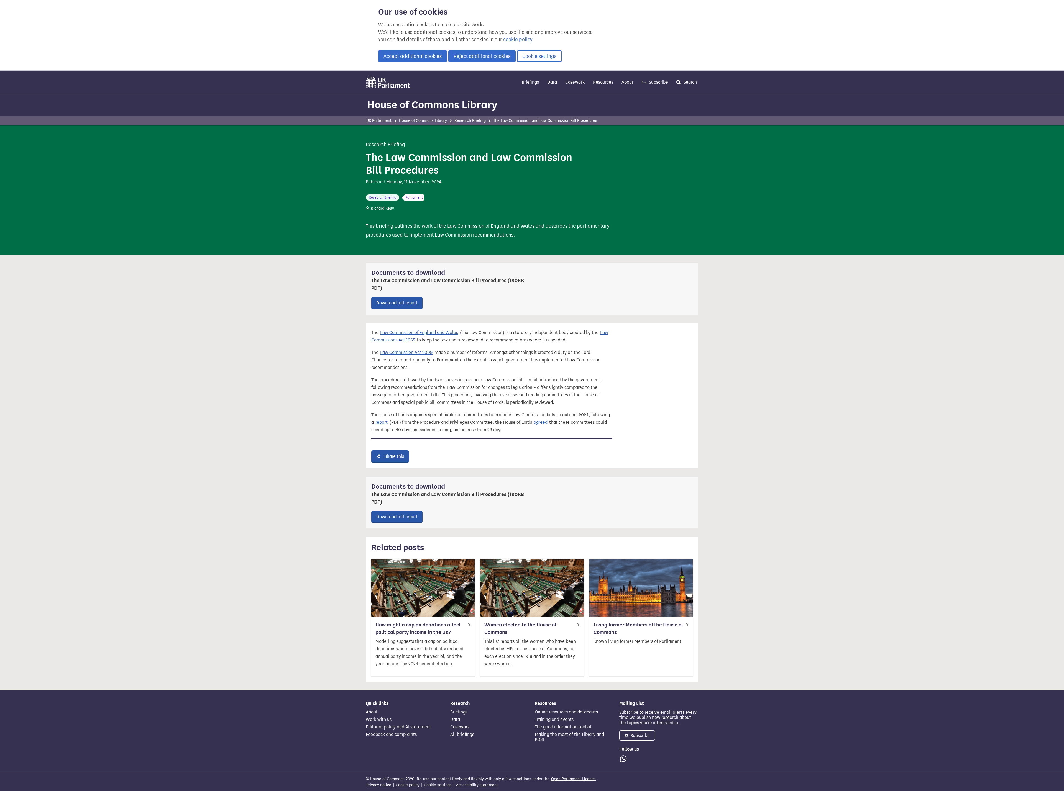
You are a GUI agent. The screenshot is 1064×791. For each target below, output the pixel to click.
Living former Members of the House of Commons (638, 628)
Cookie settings (539, 56)
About (627, 82)
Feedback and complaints (391, 734)
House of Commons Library (432, 104)
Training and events (554, 719)
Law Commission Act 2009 (406, 352)
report (381, 422)
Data (552, 82)
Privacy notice (378, 785)
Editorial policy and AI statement (398, 727)
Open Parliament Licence (573, 779)
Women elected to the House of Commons (520, 628)
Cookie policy (408, 785)
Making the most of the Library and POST (569, 737)
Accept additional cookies (412, 56)
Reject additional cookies (482, 56)
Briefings (530, 82)
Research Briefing (470, 120)
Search (689, 82)
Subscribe (658, 82)
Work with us (379, 719)
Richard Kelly (382, 208)
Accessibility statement (477, 785)
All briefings (462, 734)
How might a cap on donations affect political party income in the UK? (418, 628)
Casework (575, 82)
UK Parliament (379, 120)
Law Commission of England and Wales (419, 332)
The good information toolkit (563, 727)
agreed (541, 422)
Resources (603, 82)
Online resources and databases (566, 712)
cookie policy (517, 40)
